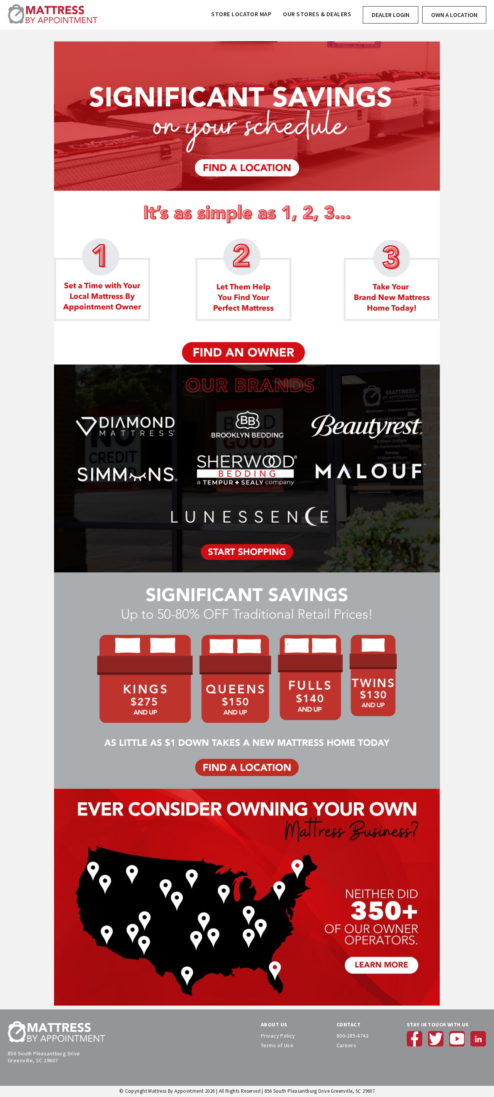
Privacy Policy (278, 1035)
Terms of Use (277, 1045)
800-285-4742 (353, 1035)
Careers (346, 1045)
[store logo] (53, 14)
